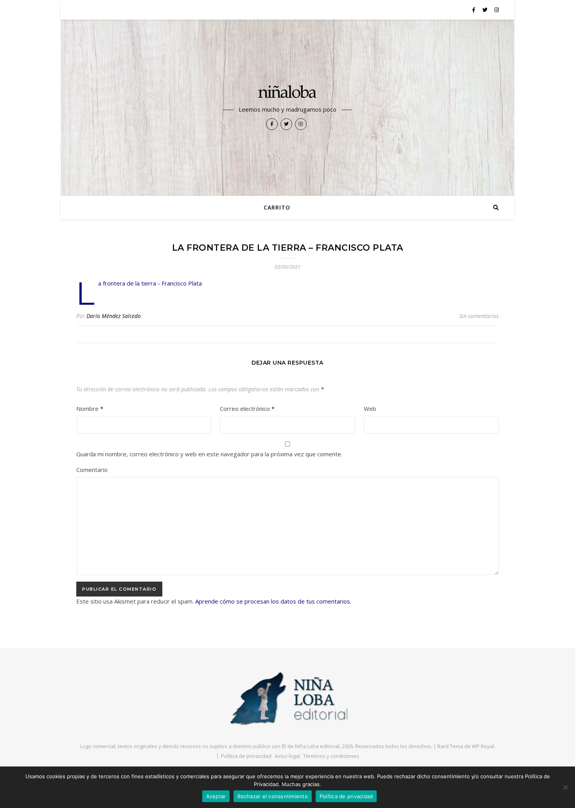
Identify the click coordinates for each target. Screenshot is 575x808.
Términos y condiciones (331, 755)
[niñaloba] (287, 93)
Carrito (277, 207)
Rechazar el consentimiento (272, 796)
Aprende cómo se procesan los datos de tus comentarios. (273, 601)
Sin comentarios (479, 316)
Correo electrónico (247, 408)
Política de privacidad (246, 755)
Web (370, 408)
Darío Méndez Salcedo (113, 316)
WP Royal (483, 746)
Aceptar (216, 796)
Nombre (89, 408)
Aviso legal (287, 755)
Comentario (92, 470)
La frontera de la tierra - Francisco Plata (150, 283)
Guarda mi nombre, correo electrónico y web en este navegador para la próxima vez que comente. (209, 454)
